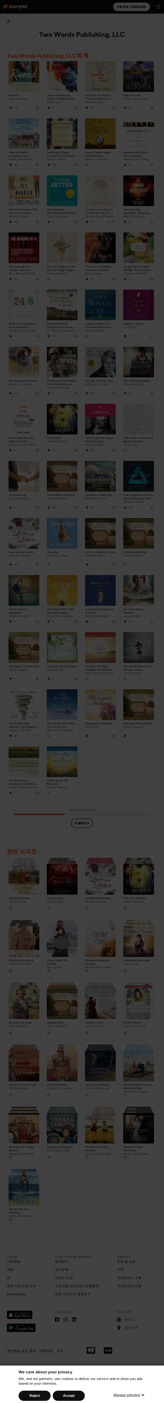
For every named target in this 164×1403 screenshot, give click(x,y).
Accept (69, 1395)
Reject (34, 1395)
